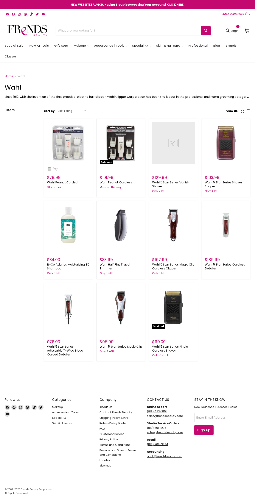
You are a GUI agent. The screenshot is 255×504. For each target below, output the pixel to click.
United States (234, 14)
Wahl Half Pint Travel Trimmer (115, 266)
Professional (198, 45)
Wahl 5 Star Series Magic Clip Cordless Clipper (173, 266)
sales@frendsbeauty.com (165, 416)
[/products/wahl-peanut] (68, 143)
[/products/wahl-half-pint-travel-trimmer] (121, 225)
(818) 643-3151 (157, 411)
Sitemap (105, 465)
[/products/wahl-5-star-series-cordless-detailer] (226, 225)
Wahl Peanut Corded (62, 182)
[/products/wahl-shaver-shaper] (226, 143)
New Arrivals (39, 45)
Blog (216, 45)
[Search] (206, 30)
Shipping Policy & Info (114, 418)
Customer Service (112, 434)
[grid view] (242, 110)
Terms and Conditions (114, 445)
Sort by (49, 111)
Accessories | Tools (109, 45)
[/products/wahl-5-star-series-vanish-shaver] (173, 143)
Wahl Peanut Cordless (116, 182)
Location (105, 460)
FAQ (102, 428)
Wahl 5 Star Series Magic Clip (121, 346)
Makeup (80, 45)
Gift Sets (61, 45)
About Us (105, 407)
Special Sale (14, 45)
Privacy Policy (108, 439)
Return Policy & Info (112, 423)
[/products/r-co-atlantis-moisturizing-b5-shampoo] (68, 225)
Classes (11, 56)
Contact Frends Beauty (115, 412)
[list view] (247, 110)
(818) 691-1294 (156, 428)
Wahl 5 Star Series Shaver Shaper (223, 184)
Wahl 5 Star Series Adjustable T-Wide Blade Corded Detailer (65, 350)
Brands (231, 45)
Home (9, 76)
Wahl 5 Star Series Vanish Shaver (170, 184)
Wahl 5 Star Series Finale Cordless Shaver (170, 348)
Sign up (204, 429)
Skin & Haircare (168, 45)
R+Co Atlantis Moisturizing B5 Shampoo (68, 266)
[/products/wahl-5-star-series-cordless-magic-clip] (173, 225)
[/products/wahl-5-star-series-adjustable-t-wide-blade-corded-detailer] (68, 307)
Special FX (140, 45)
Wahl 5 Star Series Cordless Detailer (225, 266)
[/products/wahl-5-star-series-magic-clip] (121, 307)
